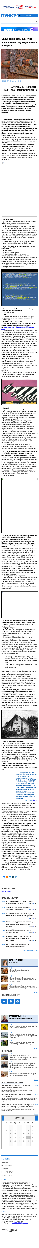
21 (24, 1137)
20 (19, 1137)
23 (32, 1137)
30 (32, 1141)
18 (11, 1137)
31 (6, 1144)
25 (11, 1141)
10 (6, 1134)
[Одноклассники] (7, 877)
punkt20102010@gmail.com (20, 1223)
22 (28, 1137)
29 (28, 1141)
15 (28, 1134)
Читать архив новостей (30, 950)
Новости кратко (8, 1172)
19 (15, 1137)
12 (15, 1134)
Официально (6, 1169)
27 (19, 1141)
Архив (36, 992)
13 (19, 1134)
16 (32, 1134)
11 (11, 1134)
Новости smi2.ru (6, 891)
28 (24, 1141)
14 (24, 1134)
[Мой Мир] (10, 877)
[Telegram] (16, 877)
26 (15, 1141)
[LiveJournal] (13, 877)
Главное (4, 1162)
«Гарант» (35, 800)
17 (6, 1137)
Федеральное (6, 1165)
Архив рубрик (7, 1175)
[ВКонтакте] (4, 877)
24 (6, 1141)
